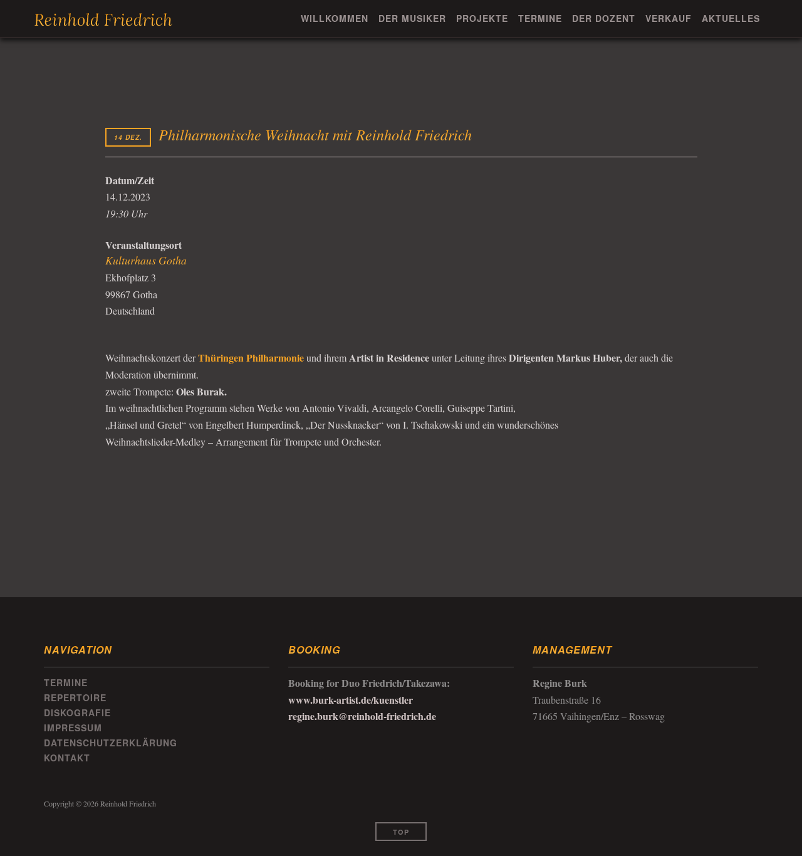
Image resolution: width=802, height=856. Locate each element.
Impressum (73, 727)
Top (401, 832)
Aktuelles (731, 18)
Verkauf (668, 18)
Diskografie (77, 712)
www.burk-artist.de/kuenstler (350, 699)
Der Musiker (412, 18)
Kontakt (67, 757)
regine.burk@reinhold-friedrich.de (362, 716)
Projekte (482, 18)
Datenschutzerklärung (110, 742)
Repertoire (75, 697)
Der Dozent (603, 18)
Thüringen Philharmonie (251, 357)
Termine (540, 18)
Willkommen (334, 18)
